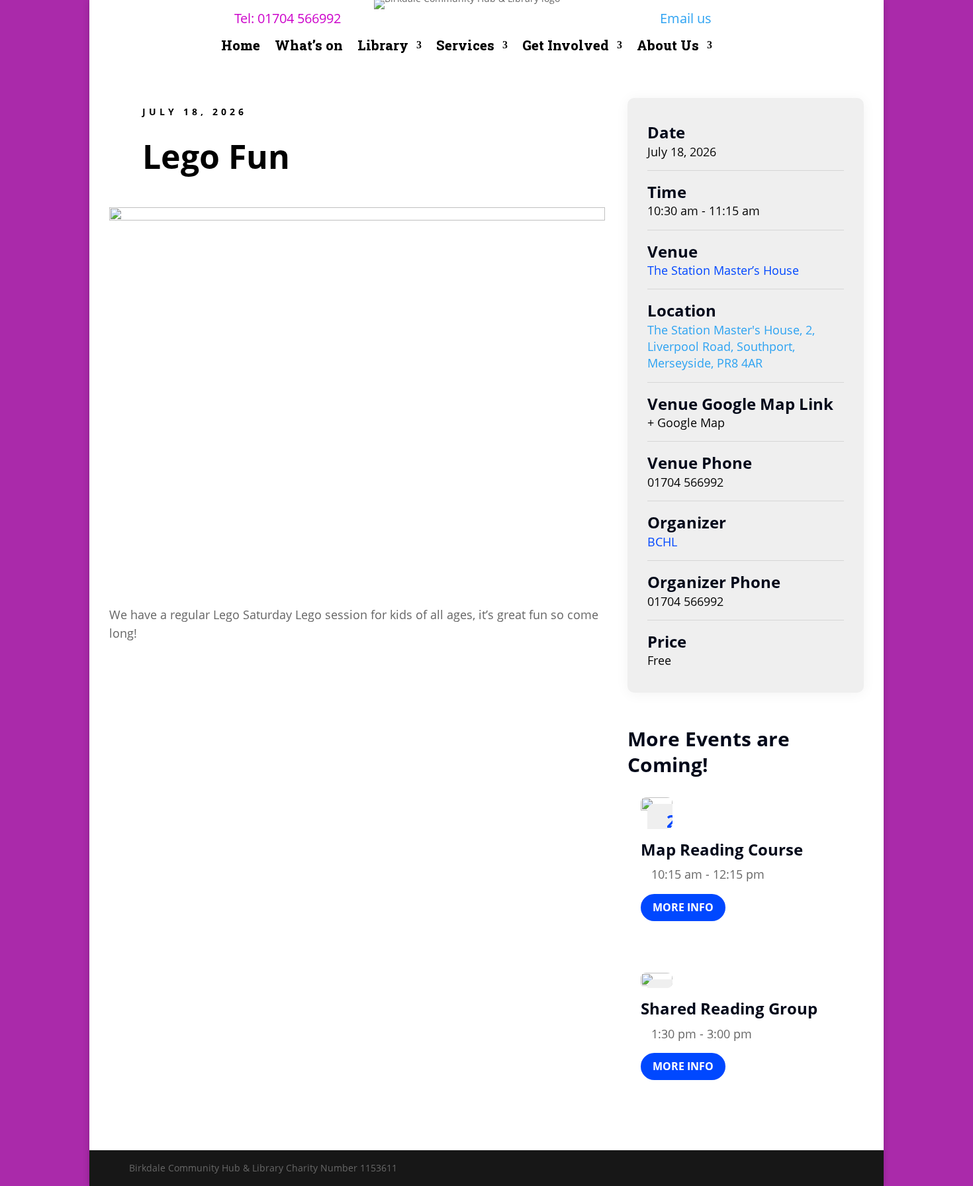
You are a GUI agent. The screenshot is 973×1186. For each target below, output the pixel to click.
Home (240, 47)
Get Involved (565, 47)
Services (465, 47)
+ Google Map (686, 422)
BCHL (662, 542)
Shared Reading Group (729, 1008)
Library (382, 47)
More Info (683, 907)
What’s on (309, 47)
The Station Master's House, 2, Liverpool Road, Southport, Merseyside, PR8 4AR (731, 346)
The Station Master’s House (723, 270)
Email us (686, 18)
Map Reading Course (722, 849)
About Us (668, 47)
